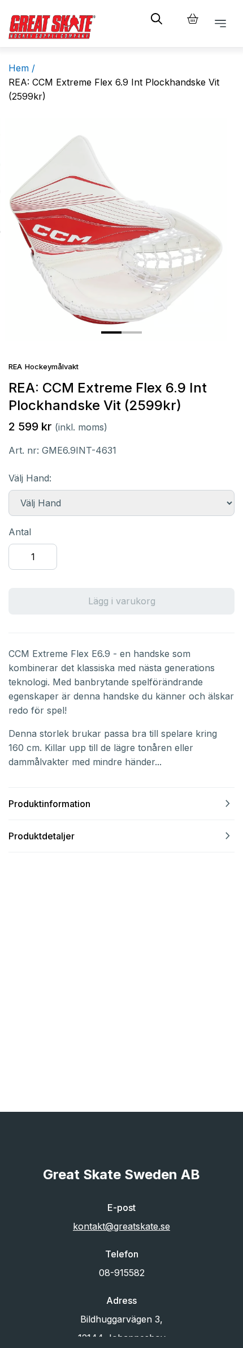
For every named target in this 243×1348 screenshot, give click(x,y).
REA (15, 366)
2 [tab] (127, 337)
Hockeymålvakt (52, 366)
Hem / (21, 68)
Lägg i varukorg (121, 601)
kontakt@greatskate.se (121, 1226)
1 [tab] (106, 337)
